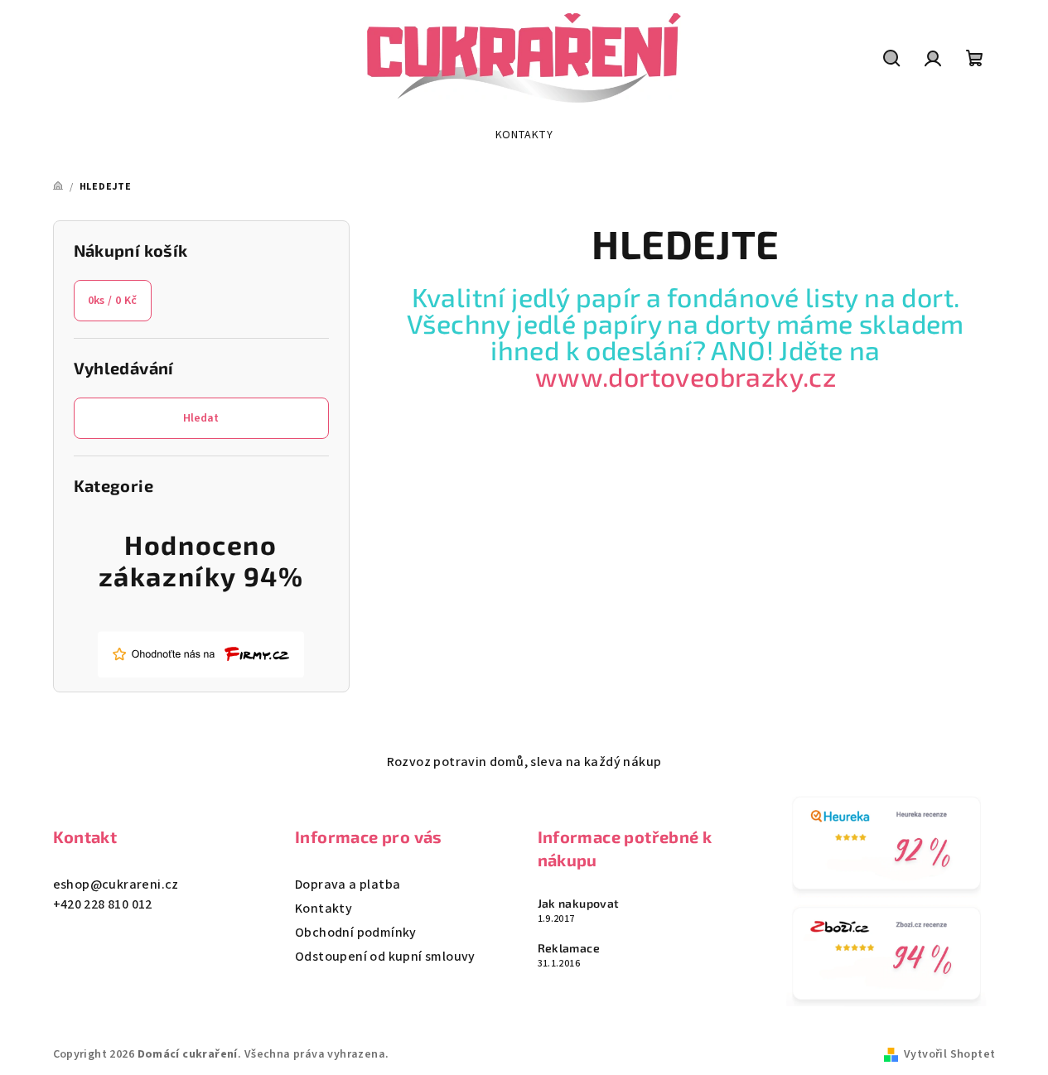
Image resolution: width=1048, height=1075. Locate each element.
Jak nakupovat (579, 903)
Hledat (201, 418)
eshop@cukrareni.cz (116, 884)
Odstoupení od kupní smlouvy (385, 956)
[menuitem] (524, 135)
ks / (113, 300)
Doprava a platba (347, 884)
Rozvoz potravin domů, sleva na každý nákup (524, 762)
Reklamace (569, 948)
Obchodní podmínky (356, 932)
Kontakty (323, 908)
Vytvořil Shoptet (949, 1054)
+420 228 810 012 (102, 904)
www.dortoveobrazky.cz (685, 376)
